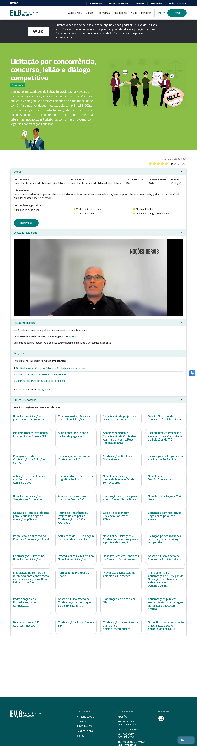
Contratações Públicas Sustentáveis (117, 458)
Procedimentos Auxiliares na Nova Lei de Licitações (76, 557)
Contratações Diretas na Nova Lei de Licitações (28, 557)
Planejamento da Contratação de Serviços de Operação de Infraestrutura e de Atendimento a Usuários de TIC (165, 579)
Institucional (120, 12)
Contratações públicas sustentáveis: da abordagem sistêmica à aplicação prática (165, 603)
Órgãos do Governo (178, 3)
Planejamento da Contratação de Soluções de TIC (29, 459)
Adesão (122, 716)
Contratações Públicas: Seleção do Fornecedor (41, 374)
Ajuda (134, 12)
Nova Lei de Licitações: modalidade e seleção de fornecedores (118, 479)
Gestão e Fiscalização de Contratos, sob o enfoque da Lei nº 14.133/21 (74, 602)
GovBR (14, 3)
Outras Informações (24, 322)
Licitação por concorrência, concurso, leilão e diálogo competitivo (165, 539)
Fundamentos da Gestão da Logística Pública (75, 477)
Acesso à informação (119, 3)
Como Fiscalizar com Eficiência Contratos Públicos (116, 516)
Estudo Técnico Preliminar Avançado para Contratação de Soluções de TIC (165, 436)
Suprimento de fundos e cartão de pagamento (73, 434)
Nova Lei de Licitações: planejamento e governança (30, 418)
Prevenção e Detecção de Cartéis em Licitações (119, 574)
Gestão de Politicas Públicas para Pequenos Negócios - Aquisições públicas (31, 516)
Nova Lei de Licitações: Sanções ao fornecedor (28, 498)
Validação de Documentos (126, 736)
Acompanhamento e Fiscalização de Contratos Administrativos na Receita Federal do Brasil (120, 437)
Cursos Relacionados (25, 400)
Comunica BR (96, 3)
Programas (104, 12)
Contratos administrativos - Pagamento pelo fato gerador (165, 516)
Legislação (156, 3)
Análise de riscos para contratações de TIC (72, 498)
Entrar (177, 12)
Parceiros (146, 12)
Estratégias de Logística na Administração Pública (165, 458)
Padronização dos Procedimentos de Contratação (24, 602)
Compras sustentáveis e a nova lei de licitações (74, 418)
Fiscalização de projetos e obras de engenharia (119, 418)
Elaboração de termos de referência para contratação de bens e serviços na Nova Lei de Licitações (31, 577)
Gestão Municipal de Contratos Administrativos (164, 418)
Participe (140, 3)
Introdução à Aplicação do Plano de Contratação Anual (31, 537)
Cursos (90, 12)
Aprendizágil (75, 12)
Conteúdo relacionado (25, 232)
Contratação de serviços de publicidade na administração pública (120, 625)
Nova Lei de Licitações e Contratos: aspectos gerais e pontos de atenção (120, 539)
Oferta (17, 171)
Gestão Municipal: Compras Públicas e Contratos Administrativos (50, 368)
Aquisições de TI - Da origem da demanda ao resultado (76, 537)
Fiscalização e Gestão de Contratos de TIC (74, 458)
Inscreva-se (26, 222)
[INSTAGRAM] (161, 718)
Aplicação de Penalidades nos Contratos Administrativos (29, 479)
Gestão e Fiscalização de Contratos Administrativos (164, 557)
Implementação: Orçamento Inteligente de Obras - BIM (30, 434)
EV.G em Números (128, 729)
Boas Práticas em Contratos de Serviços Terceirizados (121, 557)
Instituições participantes (127, 723)
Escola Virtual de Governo (24, 13)
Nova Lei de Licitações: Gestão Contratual (162, 477)
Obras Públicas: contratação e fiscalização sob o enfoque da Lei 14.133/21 (166, 625)
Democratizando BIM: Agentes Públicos (26, 624)
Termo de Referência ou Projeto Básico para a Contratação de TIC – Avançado (73, 517)
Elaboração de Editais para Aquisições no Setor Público (120, 498)
